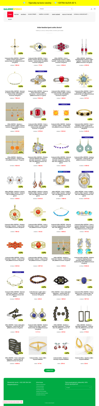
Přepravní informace (40, 384)
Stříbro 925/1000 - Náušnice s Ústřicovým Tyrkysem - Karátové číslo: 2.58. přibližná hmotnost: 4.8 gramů (61, 259)
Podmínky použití (40, 389)
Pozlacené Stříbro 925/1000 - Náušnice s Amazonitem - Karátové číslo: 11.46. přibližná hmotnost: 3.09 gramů (84, 159)
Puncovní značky (40, 388)
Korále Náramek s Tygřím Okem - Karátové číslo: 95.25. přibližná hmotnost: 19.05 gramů (37, 293)
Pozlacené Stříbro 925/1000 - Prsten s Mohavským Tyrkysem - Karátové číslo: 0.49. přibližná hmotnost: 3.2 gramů (38, 226)
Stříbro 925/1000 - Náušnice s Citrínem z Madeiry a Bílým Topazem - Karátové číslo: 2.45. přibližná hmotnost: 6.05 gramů (38, 194)
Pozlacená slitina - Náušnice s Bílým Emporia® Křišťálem (84, 358)
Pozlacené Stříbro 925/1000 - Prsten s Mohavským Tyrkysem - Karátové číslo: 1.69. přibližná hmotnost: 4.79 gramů (38, 259)
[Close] (21, 402)
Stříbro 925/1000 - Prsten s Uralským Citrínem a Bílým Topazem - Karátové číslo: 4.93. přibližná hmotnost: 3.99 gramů (61, 194)
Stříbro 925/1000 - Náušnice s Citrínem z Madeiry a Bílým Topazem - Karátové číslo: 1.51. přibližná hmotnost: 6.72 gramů (15, 194)
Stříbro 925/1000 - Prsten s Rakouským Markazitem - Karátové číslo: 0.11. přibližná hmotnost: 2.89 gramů (61, 293)
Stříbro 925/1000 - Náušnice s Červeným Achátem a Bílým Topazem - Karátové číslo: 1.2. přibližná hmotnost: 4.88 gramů (15, 126)
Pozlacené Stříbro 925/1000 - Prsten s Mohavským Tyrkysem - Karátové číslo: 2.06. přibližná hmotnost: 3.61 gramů (15, 259)
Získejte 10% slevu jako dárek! (11, 402)
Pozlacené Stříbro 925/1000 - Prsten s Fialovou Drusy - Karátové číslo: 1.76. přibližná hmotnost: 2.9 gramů (84, 293)
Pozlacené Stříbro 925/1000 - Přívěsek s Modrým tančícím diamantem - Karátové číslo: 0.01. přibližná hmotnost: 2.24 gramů (15, 60)
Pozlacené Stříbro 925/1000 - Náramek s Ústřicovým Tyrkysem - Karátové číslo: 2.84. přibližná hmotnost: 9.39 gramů (15, 294)
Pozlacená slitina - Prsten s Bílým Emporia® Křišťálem (38, 358)
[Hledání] (71, 8)
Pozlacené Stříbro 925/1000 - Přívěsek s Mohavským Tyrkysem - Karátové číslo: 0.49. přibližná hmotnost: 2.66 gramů (15, 226)
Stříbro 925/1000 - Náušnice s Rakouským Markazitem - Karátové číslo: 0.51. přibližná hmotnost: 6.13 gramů (61, 327)
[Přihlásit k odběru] (89, 387)
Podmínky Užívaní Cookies (42, 393)
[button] (32, 14)
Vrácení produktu (40, 386)
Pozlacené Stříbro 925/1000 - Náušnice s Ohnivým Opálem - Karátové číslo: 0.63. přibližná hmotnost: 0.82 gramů (61, 125)
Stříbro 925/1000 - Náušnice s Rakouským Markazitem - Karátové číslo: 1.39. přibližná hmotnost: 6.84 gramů (84, 327)
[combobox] (56, 9)
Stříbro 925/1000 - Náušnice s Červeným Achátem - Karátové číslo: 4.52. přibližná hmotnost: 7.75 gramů (14, 159)
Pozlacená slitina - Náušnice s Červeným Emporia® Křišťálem (61, 358)
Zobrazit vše (49, 370)
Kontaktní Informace (40, 394)
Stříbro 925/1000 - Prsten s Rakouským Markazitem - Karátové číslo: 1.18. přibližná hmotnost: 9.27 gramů (14, 359)
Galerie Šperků (51, 402)
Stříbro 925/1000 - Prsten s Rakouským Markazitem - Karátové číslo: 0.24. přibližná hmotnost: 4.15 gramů (14, 326)
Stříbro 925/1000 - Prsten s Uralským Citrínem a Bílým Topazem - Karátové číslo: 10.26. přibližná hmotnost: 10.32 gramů (84, 194)
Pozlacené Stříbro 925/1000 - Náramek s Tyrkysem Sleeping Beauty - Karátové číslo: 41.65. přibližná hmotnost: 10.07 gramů (61, 227)
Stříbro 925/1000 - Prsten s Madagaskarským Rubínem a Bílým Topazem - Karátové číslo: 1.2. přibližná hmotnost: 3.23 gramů (61, 60)
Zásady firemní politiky (41, 391)
